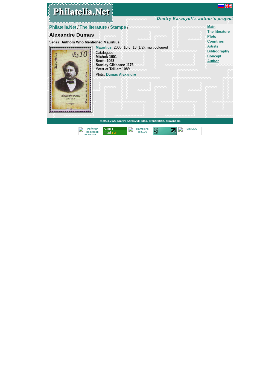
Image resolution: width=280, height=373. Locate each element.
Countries (215, 41)
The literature (218, 31)
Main (211, 27)
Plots (211, 36)
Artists (212, 46)
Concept (214, 56)
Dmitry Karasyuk (128, 120)
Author (213, 61)
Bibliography (218, 51)
